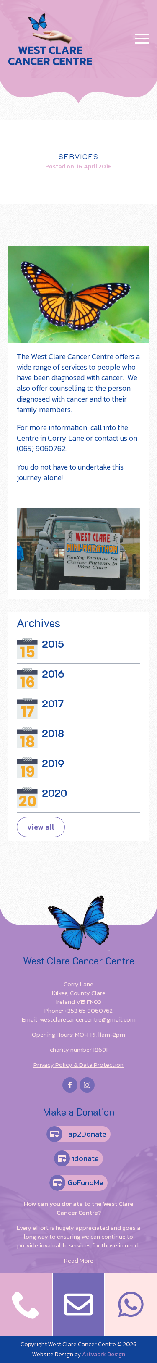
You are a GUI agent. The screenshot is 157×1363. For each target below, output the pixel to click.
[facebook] (69, 1085)
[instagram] (87, 1085)
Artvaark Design (103, 1354)
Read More (78, 1260)
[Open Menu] (142, 38)
